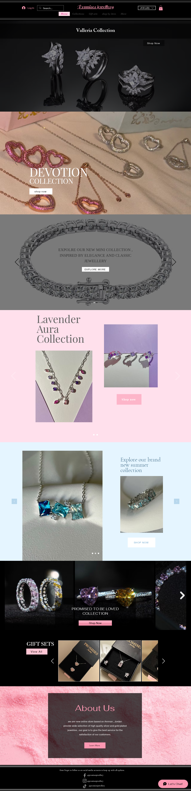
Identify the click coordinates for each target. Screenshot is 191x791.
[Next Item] (182, 595)
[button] (147, 8)
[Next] (174, 163)
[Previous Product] (52, 661)
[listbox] (147, 8)
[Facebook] (84, 775)
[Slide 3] (96, 302)
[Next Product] (164, 661)
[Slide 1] (94, 302)
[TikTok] (84, 786)
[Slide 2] (97, 435)
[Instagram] (84, 780)
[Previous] (16, 163)
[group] (108, 661)
